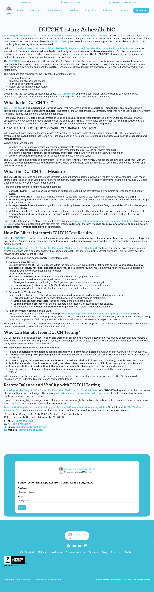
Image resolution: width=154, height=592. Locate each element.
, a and (73, 48)
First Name (22, 488)
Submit (21, 508)
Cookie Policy (127, 580)
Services (73, 10)
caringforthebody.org (30, 430)
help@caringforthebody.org (31, 427)
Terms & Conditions (102, 580)
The (13, 108)
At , (50, 248)
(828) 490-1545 (24, 421)
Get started (141, 10)
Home (20, 10)
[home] (9, 10)
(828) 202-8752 (21, 424)
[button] (35, 10)
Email (20, 496)
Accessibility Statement (142, 580)
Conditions (90, 10)
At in (56, 35)
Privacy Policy (116, 580)
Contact (125, 10)
